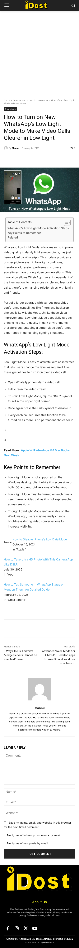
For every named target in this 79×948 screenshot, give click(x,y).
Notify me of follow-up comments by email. (34, 835)
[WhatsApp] (46, 158)
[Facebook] (20, 158)
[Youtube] (34, 928)
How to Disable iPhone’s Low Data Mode (39, 539)
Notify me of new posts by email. (27, 843)
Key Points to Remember (24, 233)
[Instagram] (16, 928)
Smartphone (19, 100)
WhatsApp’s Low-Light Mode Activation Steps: (38, 228)
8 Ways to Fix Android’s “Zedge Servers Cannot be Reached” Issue (20, 655)
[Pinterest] (37, 158)
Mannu (15, 148)
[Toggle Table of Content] (65, 222)
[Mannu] (6, 148)
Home (7, 100)
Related (12, 237)
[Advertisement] (39, 52)
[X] (28, 158)
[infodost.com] (39, 4)
